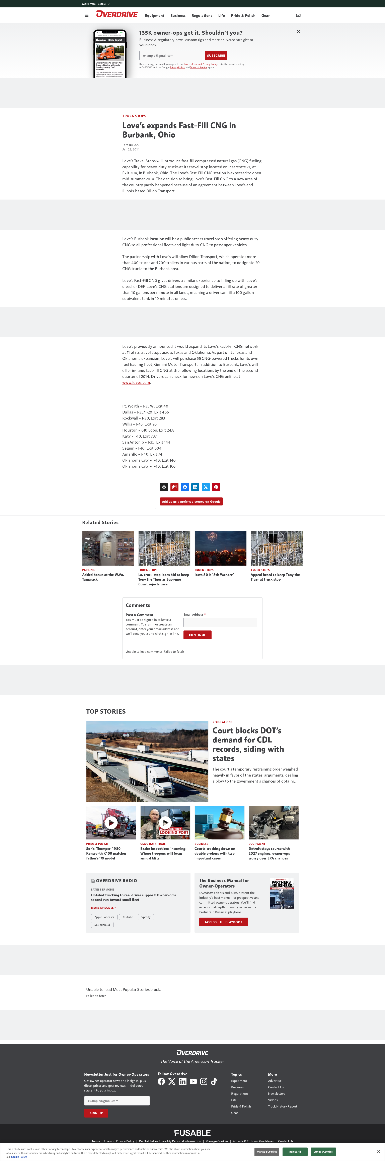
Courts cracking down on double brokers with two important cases (215, 853)
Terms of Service (198, 67)
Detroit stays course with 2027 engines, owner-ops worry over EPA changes (269, 853)
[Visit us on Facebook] (161, 1081)
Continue (197, 635)
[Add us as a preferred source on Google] (174, 487)
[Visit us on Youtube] (193, 1081)
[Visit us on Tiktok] (214, 1081)
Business (201, 843)
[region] (192, 1152)
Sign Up (96, 1113)
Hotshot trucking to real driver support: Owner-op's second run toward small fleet (133, 897)
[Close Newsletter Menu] (298, 31)
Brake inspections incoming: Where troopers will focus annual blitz (163, 853)
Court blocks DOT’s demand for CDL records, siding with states (248, 744)
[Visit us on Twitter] (172, 1081)
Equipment (257, 843)
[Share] (185, 487)
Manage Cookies (217, 1141)
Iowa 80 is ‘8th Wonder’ (214, 575)
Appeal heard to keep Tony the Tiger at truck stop (275, 577)
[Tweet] (206, 487)
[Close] (378, 1151)
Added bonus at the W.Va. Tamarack (103, 577)
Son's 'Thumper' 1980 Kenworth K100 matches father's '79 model (106, 853)
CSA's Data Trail (152, 843)
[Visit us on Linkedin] (182, 1081)
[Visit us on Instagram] (203, 1081)
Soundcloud (102, 924)
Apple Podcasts (104, 917)
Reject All (295, 1151)
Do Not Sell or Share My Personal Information (170, 1141)
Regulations (222, 722)
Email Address (194, 614)
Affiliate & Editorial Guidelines (253, 1141)
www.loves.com (136, 382)
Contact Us (285, 1141)
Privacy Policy (177, 67)
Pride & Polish (97, 843)
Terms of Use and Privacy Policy (201, 64)
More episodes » (103, 907)
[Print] (164, 487)
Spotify (146, 917)
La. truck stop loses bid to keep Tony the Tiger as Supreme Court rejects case (163, 580)
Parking (88, 570)
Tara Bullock (130, 145)
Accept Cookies (323, 1151)
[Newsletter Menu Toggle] (298, 15)
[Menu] (86, 15)
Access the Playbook (224, 922)
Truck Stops (134, 115)
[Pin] (216, 487)
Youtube (128, 917)
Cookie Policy (19, 1156)
